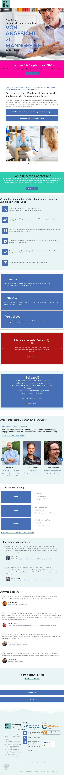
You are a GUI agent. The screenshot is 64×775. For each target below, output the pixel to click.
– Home (21, 771)
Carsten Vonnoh (11, 468)
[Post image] (11, 453)
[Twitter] (7, 765)
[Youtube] (6, 768)
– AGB (36, 771)
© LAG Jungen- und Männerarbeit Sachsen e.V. (32, 763)
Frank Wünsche (53, 468)
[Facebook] (5, 765)
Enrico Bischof (32, 468)
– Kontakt (28, 771)
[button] (7, 144)
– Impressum (55, 771)
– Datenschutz (45, 771)
